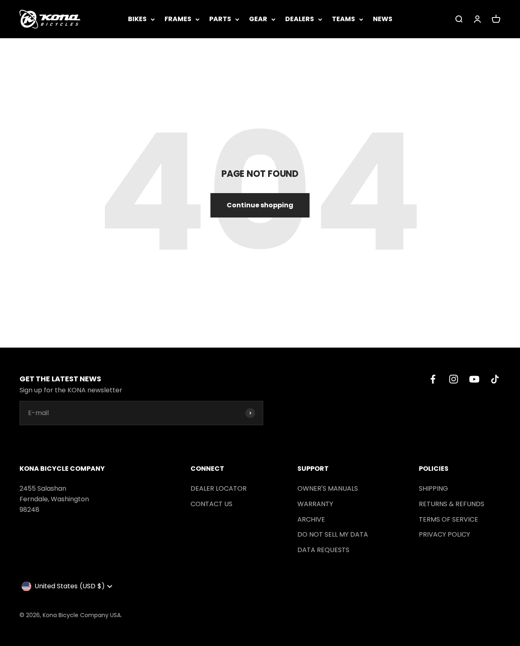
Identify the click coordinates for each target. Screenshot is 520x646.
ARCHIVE (311, 519)
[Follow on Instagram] (453, 379)
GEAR (258, 19)
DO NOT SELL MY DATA (332, 534)
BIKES (137, 19)
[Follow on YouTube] (474, 379)
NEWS (382, 19)
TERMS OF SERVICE (448, 519)
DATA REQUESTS (323, 550)
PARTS (220, 19)
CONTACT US (211, 504)
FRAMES (178, 19)
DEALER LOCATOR (219, 488)
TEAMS (343, 19)
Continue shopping (260, 205)
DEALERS (299, 19)
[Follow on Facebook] (432, 379)
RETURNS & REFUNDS (451, 504)
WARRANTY (315, 504)
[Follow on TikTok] (495, 379)
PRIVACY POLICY (444, 534)
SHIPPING (433, 488)
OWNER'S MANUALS (327, 488)
